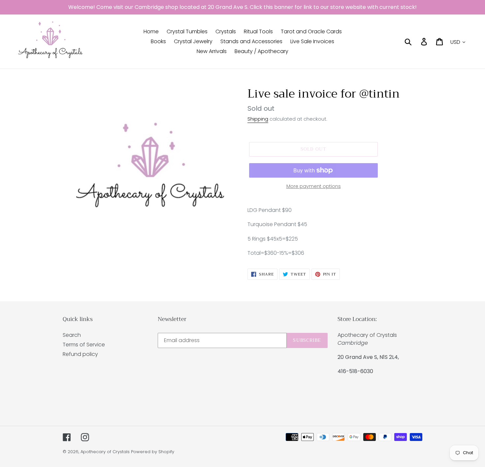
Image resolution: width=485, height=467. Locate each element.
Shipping (257, 118)
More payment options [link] (313, 186)
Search (72, 335)
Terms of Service (84, 344)
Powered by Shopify (152, 452)
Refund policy (80, 354)
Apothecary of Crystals (105, 452)
